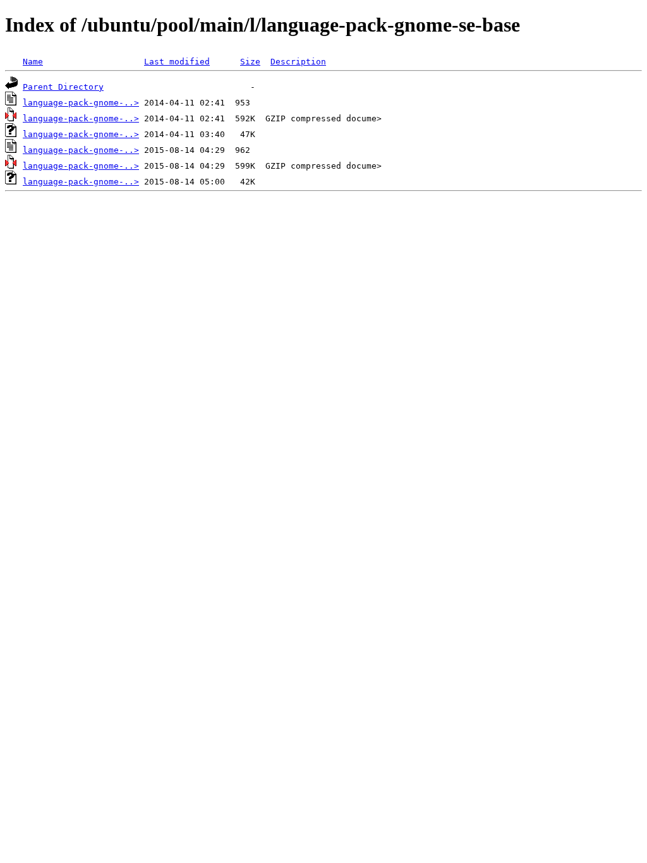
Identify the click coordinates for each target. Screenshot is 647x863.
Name (33, 61)
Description (298, 61)
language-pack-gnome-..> (81, 102)
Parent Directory (63, 87)
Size (250, 61)
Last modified (177, 61)
